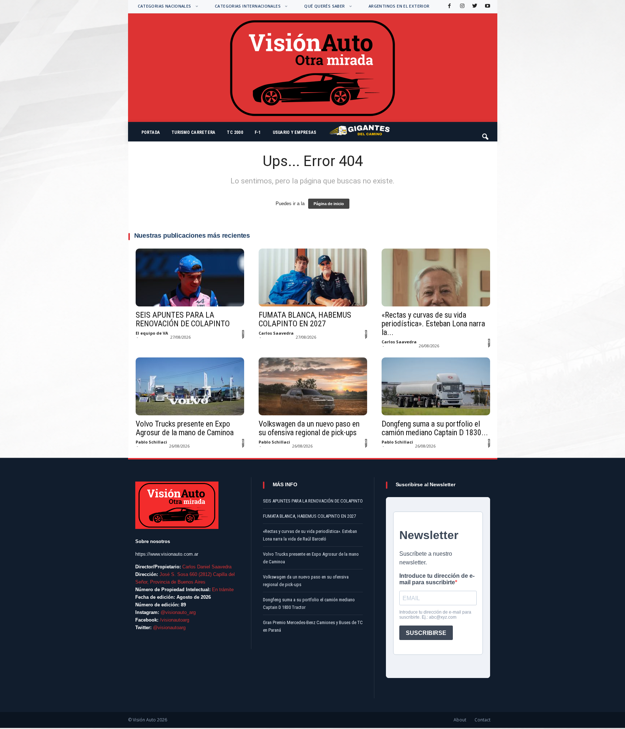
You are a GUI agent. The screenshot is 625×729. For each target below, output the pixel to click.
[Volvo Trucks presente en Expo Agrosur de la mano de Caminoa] (190, 386)
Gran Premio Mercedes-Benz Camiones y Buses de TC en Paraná (313, 626)
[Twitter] (474, 6)
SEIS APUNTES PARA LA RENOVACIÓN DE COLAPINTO (183, 319)
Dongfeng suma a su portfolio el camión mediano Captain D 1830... (435, 428)
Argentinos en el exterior (399, 6)
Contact (482, 720)
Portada (150, 132)
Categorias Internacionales (248, 6)
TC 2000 (235, 132)
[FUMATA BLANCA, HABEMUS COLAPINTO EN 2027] (313, 277)
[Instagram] (461, 6)
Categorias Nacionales (164, 6)
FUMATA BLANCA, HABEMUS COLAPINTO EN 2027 (305, 319)
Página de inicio (329, 204)
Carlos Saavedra (276, 333)
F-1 (258, 132)
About (460, 720)
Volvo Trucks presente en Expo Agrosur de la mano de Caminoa (185, 428)
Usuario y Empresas (294, 132)
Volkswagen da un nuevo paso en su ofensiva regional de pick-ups (309, 428)
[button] (485, 133)
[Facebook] (449, 6)
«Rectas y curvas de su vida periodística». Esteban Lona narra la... (433, 324)
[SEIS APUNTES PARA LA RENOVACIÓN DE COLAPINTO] (190, 277)
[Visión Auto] (312, 67)
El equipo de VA (152, 333)
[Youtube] (487, 6)
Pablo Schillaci (151, 442)
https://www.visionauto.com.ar (166, 554)
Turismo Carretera (193, 132)
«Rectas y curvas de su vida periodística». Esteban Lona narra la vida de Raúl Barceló (310, 535)
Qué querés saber (324, 6)
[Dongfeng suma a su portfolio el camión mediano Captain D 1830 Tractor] (436, 386)
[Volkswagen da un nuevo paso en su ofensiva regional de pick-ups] (313, 386)
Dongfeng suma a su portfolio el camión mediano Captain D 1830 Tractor (309, 603)
